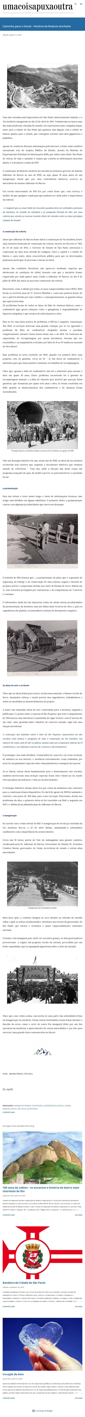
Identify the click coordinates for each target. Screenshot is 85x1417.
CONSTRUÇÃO (37, 1106)
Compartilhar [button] (9, 1112)
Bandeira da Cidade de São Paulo (24, 1282)
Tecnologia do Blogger (44, 1411)
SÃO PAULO (22, 1109)
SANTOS (14, 1109)
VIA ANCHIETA (32, 1109)
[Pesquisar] (75, 4)
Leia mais (78, 1215)
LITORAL (67, 1106)
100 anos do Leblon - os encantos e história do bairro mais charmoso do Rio (41, 1189)
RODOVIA (6, 1109)
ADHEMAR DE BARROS (22, 1106)
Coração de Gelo (13, 1374)
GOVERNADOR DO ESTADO (53, 1106)
